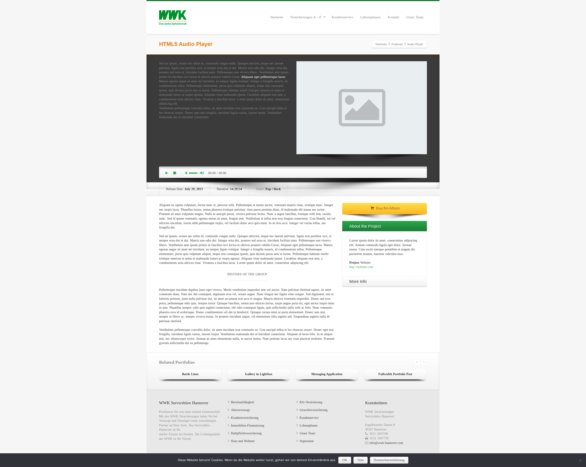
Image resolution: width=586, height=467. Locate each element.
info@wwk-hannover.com (386, 443)
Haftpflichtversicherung (246, 433)
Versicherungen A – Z (305, 17)
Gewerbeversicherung (314, 410)
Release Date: (184, 189)
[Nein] (580, 460)
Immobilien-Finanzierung (247, 425)
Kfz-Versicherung (311, 402)
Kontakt (393, 17)
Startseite (276, 17)
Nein (360, 460)
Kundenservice (342, 17)
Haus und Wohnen (243, 441)
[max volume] (202, 173)
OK (344, 460)
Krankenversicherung (244, 417)
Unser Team (414, 17)
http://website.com (361, 267)
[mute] (186, 173)
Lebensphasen (370, 17)
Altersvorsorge (240, 410)
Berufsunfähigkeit (242, 402)
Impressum (307, 441)
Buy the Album (388, 208)
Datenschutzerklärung (389, 460)
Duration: (229, 189)
